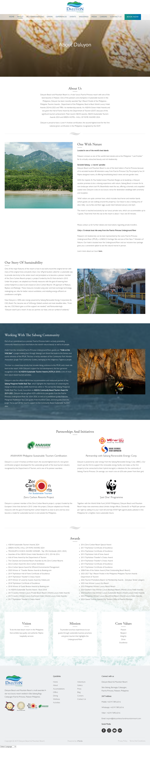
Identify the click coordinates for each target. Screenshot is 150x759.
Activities (56, 703)
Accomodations (59, 689)
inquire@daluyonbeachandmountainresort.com (123, 719)
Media (94, 17)
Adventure (81, 682)
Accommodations (35, 17)
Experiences (61, 17)
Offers (50, 17)
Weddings (83, 17)
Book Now (133, 17)
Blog (79, 692)
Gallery (80, 686)
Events (73, 17)
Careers (103, 17)
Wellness (56, 699)
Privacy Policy (122, 741)
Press (79, 689)
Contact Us (116, 17)
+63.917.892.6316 (114, 702)
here (100, 251)
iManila (79, 741)
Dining (55, 696)
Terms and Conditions (137, 741)
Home (11, 17)
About (20, 17)
